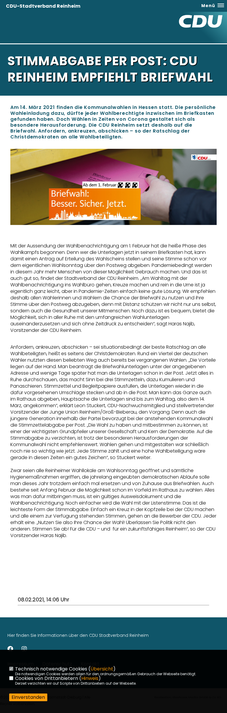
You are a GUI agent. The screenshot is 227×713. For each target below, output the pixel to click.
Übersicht (101, 668)
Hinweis (89, 678)
